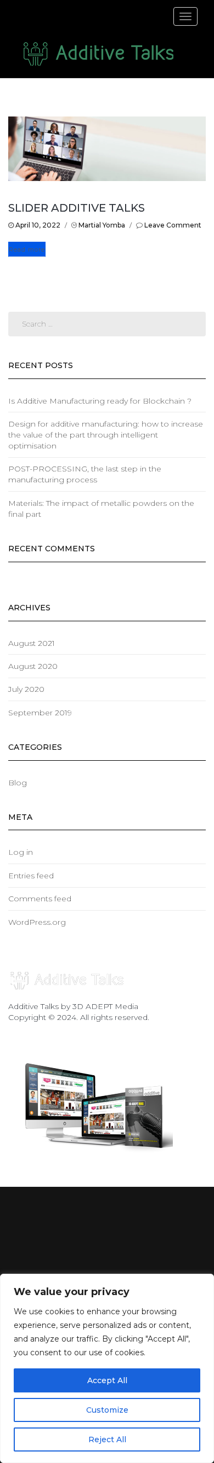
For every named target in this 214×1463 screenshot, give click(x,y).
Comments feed (39, 899)
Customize (107, 1410)
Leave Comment (172, 225)
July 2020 (26, 689)
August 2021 (31, 643)
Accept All (107, 1380)
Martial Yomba (101, 225)
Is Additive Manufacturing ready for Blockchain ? (100, 401)
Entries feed (31, 876)
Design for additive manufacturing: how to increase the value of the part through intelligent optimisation (105, 435)
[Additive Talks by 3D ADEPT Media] (98, 54)
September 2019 (40, 713)
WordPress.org (37, 922)
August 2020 (33, 666)
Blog (17, 783)
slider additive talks (76, 207)
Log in (20, 852)
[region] (107, 1368)
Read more (27, 249)
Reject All (107, 1439)
